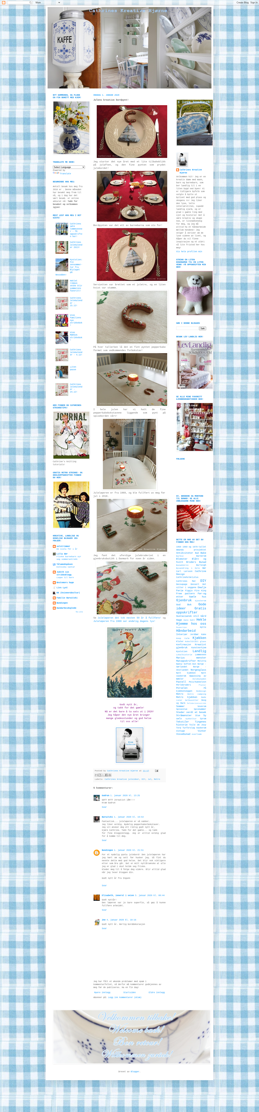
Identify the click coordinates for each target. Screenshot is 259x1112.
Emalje (202, 587)
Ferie (179, 590)
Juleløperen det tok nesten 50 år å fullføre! (129, 618)
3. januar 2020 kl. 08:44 (150, 895)
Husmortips (181, 627)
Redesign (201, 691)
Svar (104, 807)
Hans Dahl (189, 620)
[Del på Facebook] (106, 775)
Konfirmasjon (183, 644)
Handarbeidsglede (66, 608)
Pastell (181, 681)
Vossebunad (183, 734)
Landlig (199, 651)
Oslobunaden (199, 679)
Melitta (202, 661)
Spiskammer (200, 709)
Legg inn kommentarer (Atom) (124, 997)
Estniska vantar (66, 567)
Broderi (191, 562)
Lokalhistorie (184, 655)
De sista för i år (67, 549)
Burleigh (201, 565)
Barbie (180, 556)
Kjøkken (199, 638)
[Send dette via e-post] (96, 775)
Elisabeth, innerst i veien (118, 895)
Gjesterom (200, 601)
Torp (178, 728)
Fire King (200, 591)
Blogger (135, 1071)
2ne (104, 920)
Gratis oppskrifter (191, 610)
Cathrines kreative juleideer (122, 779)
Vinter (202, 730)
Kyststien (181, 651)
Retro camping (196, 694)
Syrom (203, 719)
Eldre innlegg (157, 992)
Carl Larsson (184, 571)
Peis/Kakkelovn (197, 682)
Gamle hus (197, 596)
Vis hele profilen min (189, 251)
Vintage (180, 731)
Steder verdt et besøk (191, 712)
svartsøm (197, 734)
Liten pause (73, 368)
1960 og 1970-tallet (194, 547)
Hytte (203, 627)
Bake (203, 553)
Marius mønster (191, 657)
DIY (143, 779)
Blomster (181, 558)
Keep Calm (182, 638)
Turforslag (189, 728)
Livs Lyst (62, 588)
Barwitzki (107, 817)
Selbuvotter (192, 700)
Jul (150, 779)
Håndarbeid (186, 631)
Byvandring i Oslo (188, 568)
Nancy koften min (186, 664)
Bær (204, 568)
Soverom (202, 706)
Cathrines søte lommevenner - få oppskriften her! (76, 230)
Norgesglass (198, 669)
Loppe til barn (65, 577)
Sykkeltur (191, 719)
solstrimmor (63, 546)
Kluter (180, 641)
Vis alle (79, 612)
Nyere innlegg (102, 992)
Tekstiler (182, 721)
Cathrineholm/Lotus (187, 577)
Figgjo (189, 591)
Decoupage (181, 584)
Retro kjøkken (186, 697)
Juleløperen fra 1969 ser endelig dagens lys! (124, 621)
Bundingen (107, 850)
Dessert (195, 584)
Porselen (181, 688)
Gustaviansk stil (187, 616)
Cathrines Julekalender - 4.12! (76, 352)
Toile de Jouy (197, 725)
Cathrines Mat (186, 581)
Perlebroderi (183, 685)
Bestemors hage (65, 582)
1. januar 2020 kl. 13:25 (125, 795)
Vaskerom (201, 728)
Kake (203, 634)
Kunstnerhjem (198, 647)
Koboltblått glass (195, 642)
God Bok (184, 604)
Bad (197, 553)
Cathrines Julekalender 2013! (76, 245)
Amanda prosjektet (191, 550)
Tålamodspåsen (65, 564)
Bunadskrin (182, 565)
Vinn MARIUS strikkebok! (76, 336)
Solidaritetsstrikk (196, 703)
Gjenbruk (184, 600)
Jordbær (194, 634)
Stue (197, 715)
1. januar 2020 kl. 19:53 (129, 817)
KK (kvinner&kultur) (68, 593)
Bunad (202, 562)
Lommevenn (200, 655)
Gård (203, 616)
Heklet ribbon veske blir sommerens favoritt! (76, 286)
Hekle (201, 620)
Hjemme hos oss (191, 624)
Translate (65, 174)
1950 (178, 547)
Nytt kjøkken (186, 673)
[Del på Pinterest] (110, 775)
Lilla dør (62, 554)
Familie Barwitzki (67, 598)
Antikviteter (184, 553)
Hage (179, 620)
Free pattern (185, 593)
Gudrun (105, 795)
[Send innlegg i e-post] (156, 771)
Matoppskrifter (186, 660)
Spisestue (181, 709)
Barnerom (201, 556)
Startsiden (129, 992)
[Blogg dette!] (99, 775)
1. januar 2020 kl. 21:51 (129, 850)
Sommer (180, 706)
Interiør (181, 634)
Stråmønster (184, 715)
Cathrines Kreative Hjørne (191, 171)
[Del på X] (103, 775)
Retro (157, 779)
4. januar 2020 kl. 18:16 (121, 920)
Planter (202, 685)
